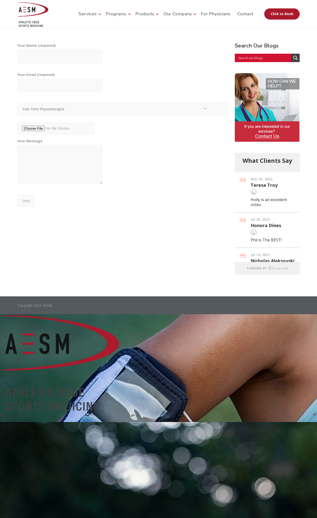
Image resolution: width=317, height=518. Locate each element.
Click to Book (282, 14)
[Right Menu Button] (314, 414)
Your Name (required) (36, 45)
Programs (116, 14)
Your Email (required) (36, 74)
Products (144, 14)
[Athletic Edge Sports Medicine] (32, 14)
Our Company (177, 14)
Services (88, 14)
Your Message (30, 141)
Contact (245, 14)
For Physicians (215, 14)
